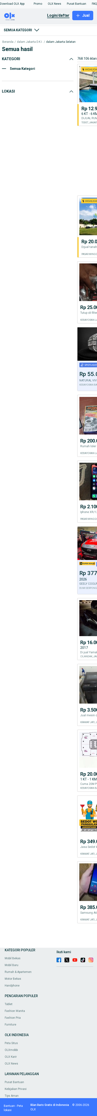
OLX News (11, 1063)
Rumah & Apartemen (18, 972)
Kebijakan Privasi (16, 1089)
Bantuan (9, 1106)
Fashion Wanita (15, 1011)
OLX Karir (11, 1056)
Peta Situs (11, 1043)
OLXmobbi (11, 1050)
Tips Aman (12, 1095)
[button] (12, 4)
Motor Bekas (13, 978)
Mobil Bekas (12, 958)
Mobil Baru (11, 965)
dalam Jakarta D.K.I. (30, 41)
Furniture (10, 1024)
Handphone (12, 985)
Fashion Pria (13, 1017)
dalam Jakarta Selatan (61, 41)
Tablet (8, 1004)
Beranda (7, 41)
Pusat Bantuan (14, 1082)
